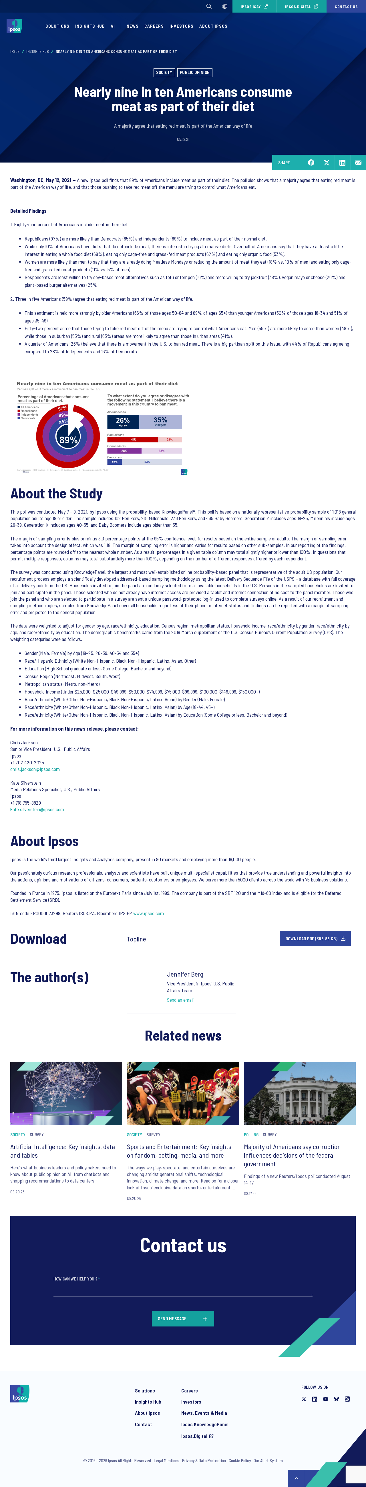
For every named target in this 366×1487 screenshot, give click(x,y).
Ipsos (15, 51)
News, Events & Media (204, 1413)
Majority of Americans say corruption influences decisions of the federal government (292, 1155)
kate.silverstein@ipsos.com (37, 809)
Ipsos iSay (251, 6)
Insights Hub (90, 26)
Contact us (346, 6)
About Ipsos (213, 26)
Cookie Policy (240, 1460)
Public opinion (195, 72)
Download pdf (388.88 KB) (312, 938)
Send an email (180, 1000)
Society (164, 72)
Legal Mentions (166, 1460)
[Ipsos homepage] (16, 26)
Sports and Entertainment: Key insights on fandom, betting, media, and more (179, 1150)
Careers (154, 26)
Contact (143, 1424)
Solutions (57, 26)
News (133, 26)
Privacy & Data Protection (204, 1460)
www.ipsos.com (148, 913)
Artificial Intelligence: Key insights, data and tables (62, 1150)
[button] (209, 6)
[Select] (224, 6)
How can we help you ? (76, 1278)
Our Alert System (268, 1460)
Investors (182, 26)
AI (113, 26)
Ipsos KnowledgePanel (204, 1424)
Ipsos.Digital (298, 6)
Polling (251, 1134)
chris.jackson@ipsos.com (35, 769)
